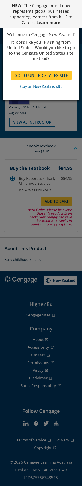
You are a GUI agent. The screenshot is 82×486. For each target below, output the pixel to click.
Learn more (48, 22)
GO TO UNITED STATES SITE (41, 75)
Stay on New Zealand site (41, 86)
